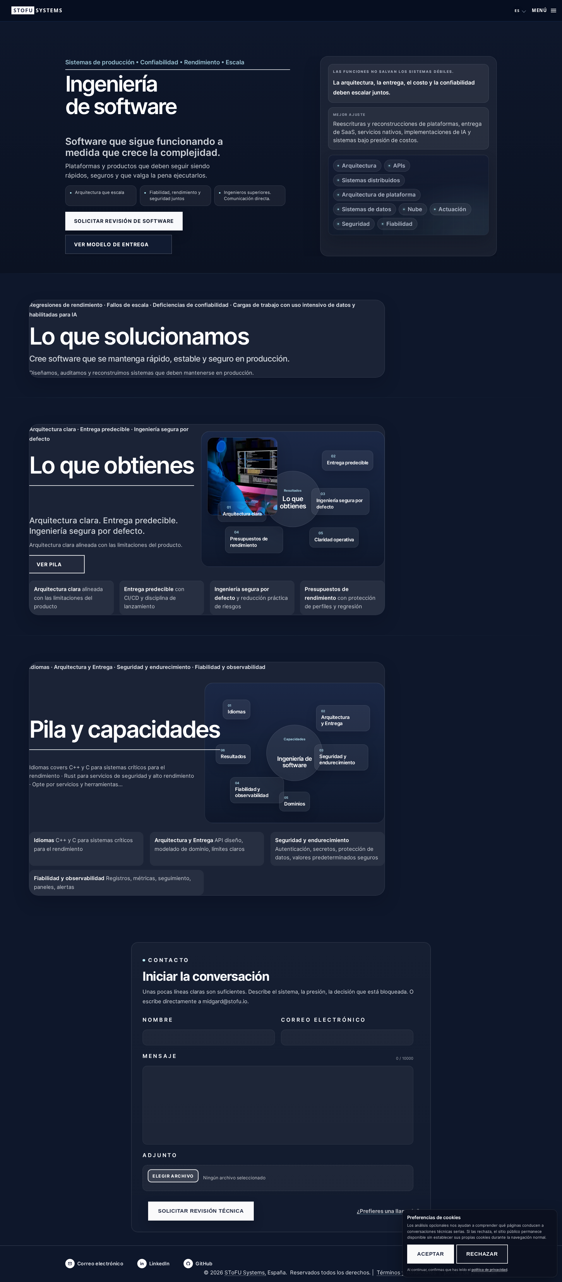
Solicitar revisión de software (124, 221)
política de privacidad (489, 1270)
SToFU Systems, (245, 1272)
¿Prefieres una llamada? (388, 1211)
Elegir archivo (173, 1175)
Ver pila (49, 564)
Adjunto (160, 1155)
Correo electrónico (323, 1019)
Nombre (158, 1019)
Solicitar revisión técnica (201, 1211)
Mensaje (160, 1056)
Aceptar (430, 1254)
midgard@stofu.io (225, 1001)
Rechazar (482, 1254)
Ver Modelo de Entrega (111, 244)
